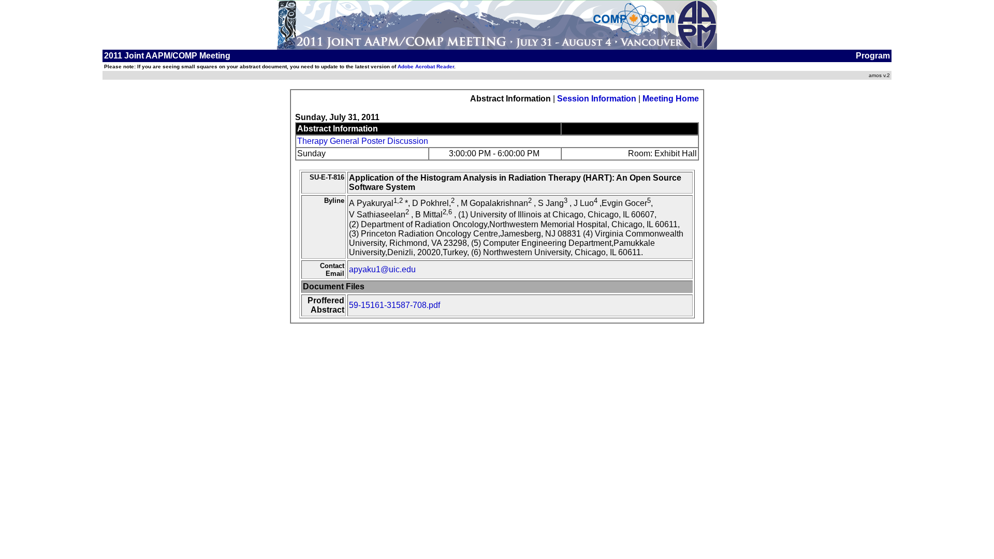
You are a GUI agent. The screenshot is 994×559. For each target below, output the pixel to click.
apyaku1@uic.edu (382, 269)
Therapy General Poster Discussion (362, 141)
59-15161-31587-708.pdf (394, 305)
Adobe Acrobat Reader (426, 66)
